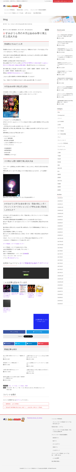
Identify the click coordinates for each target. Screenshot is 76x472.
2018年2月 (60, 232)
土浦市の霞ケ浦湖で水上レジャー (14, 294)
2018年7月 (60, 216)
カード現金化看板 (62, 134)
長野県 (59, 186)
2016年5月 (60, 297)
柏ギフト (55, 440)
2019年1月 (60, 204)
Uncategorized (61, 115)
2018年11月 (60, 210)
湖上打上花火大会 (30, 387)
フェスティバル (61, 146)
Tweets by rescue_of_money (34, 418)
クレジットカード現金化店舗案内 (59, 434)
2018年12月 (60, 207)
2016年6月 (60, 294)
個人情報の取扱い (56, 461)
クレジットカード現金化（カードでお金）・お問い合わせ (60, 454)
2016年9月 (60, 285)
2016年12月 (60, 275)
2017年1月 (60, 272)
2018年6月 (60, 219)
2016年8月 (60, 288)
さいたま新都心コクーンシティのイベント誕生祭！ (39, 294)
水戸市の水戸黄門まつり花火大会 (31, 63)
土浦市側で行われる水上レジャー (15, 73)
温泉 (59, 165)
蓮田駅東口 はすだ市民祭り (12, 403)
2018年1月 (60, 235)
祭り (59, 171)
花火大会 (60, 180)
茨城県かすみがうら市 (40, 387)
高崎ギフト (55, 447)
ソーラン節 (22, 387)
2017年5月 (60, 260)
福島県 (59, 174)
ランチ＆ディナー (62, 149)
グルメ (59, 137)
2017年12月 (60, 238)
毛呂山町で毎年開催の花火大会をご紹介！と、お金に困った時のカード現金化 (24, 407)
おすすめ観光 (61, 121)
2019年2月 (60, 201)
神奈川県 (60, 168)
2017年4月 (60, 263)
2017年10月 (60, 244)
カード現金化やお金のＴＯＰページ (33, 263)
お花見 (59, 124)
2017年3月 (60, 266)
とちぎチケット (56, 450)
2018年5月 (60, 222)
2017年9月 (60, 247)
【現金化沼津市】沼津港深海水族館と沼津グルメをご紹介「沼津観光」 (65, 80)
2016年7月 (60, 291)
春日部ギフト (56, 437)
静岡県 (59, 190)
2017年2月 (60, 269)
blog (47, 29)
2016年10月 (60, 282)
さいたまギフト (56, 444)
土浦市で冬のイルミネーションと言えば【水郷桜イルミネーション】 (6, 295)
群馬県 (59, 177)
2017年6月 (60, 257)
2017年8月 (60, 250)
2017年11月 (60, 241)
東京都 (59, 162)
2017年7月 (60, 254)
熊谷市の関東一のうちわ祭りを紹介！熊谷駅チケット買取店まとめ (31, 295)
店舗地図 (25, 253)
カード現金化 (21, 385)
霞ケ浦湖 (10, 389)
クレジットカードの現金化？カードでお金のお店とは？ (62, 422)
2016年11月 (60, 278)
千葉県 (59, 155)
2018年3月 (60, 229)
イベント (16, 387)
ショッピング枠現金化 (63, 143)
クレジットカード (62, 140)
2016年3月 (60, 303)
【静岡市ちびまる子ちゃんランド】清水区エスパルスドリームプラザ (65, 64)
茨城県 (26, 385)
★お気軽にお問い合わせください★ (63, 1)
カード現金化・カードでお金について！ (13, 243)
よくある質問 (56, 458)
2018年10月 (60, 213)
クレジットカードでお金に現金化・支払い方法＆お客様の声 (62, 430)
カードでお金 (14, 385)
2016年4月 (60, 300)
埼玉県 (59, 158)
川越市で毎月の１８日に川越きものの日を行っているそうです (6, 310)
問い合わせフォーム (13, 258)
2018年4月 (60, 225)
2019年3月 (60, 197)
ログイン (18, 400)
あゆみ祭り (10, 387)
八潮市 (59, 152)
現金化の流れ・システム (57, 426)
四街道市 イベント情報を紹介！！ (23, 294)
